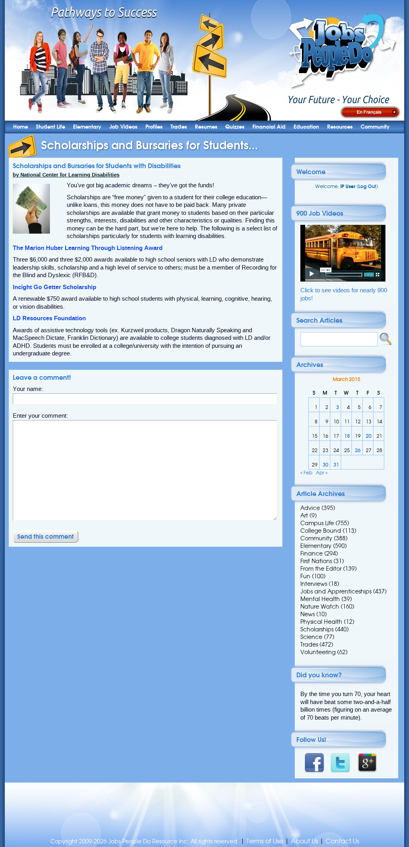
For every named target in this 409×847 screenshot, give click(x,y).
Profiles (154, 126)
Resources (340, 126)
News (307, 614)
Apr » (322, 473)
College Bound (320, 530)
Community (375, 126)
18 (347, 436)
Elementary (87, 126)
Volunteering (318, 652)
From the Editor (320, 568)
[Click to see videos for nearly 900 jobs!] (342, 280)
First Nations (316, 561)
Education (306, 126)
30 (325, 465)
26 (358, 450)
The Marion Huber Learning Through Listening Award (88, 248)
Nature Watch (319, 606)
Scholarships (317, 629)
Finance (311, 553)
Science (311, 637)
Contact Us (342, 841)
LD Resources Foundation (49, 318)
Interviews (313, 583)
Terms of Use (264, 841)
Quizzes (234, 126)
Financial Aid (269, 126)
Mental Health (320, 599)
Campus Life (317, 523)
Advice (310, 508)
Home (20, 126)
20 (368, 436)
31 (336, 465)
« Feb (306, 473)
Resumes (206, 126)
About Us (304, 841)
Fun (305, 576)
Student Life (50, 126)
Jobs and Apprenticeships (335, 591)
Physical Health (321, 621)
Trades (179, 126)
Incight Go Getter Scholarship (54, 287)
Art (304, 515)
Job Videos (123, 126)
